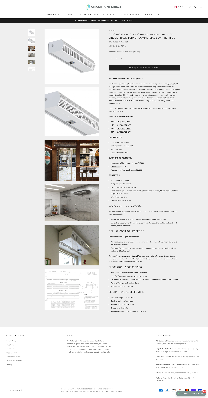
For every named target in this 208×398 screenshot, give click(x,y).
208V (123, 122)
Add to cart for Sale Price (144, 68)
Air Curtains (53, 15)
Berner (112, 30)
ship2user (103, 344)
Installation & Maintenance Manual (124, 163)
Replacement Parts (89, 15)
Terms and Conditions (14, 357)
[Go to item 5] (31, 62)
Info (159, 15)
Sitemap (9, 365)
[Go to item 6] (31, 69)
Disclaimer (10, 349)
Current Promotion (130, 15)
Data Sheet (115, 167)
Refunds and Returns (14, 361)
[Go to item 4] (31, 55)
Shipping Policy (11, 353)
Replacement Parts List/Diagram (123, 170)
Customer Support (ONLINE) (193, 393)
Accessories (69, 15)
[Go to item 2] (31, 41)
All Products (109, 15)
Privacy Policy (11, 341)
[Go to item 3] (31, 48)
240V (128, 122)
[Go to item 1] (31, 32)
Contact (148, 15)
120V (118, 122)
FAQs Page (10, 345)
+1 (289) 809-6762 (115, 391)
